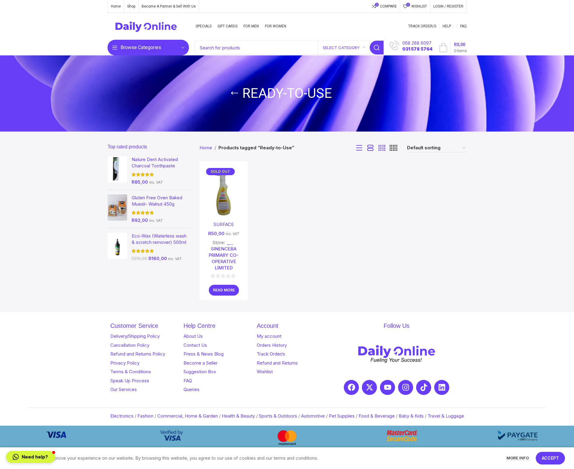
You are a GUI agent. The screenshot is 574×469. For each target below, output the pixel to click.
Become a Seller (200, 363)
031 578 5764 (417, 48)
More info (518, 457)
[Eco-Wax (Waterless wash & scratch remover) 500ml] (117, 247)
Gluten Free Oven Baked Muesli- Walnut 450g (157, 201)
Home (205, 148)
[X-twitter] (369, 387)
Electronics (121, 416)
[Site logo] (146, 26)
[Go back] (234, 93)
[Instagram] (405, 387)
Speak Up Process (129, 381)
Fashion (145, 416)
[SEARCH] (377, 47)
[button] (30, 457)
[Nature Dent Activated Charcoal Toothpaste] (117, 170)
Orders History (272, 345)
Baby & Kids (411, 416)
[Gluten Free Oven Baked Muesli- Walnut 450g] (117, 208)
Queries (191, 389)
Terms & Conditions (130, 371)
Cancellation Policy (129, 345)
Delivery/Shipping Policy (135, 336)
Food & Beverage (377, 416)
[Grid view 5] (393, 148)
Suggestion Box (199, 371)
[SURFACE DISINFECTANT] (223, 192)
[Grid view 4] (381, 148)
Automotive (313, 416)
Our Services (123, 389)
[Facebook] (351, 387)
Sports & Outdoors (278, 416)
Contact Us (195, 345)
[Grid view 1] (370, 148)
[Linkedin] (441, 387)
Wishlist (265, 371)
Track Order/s (271, 354)
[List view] (359, 148)
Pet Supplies (342, 416)
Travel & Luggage (446, 416)
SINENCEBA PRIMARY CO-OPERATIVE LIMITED (224, 258)
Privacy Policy (125, 363)
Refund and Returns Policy (137, 354)
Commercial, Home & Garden (187, 416)
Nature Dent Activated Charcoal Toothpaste (155, 163)
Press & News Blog (203, 354)
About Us (193, 336)
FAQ (187, 381)
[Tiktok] (423, 387)
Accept (550, 458)
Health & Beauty (238, 416)
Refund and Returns (277, 363)
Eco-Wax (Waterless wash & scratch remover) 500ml (159, 239)
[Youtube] (387, 387)
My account (269, 336)
